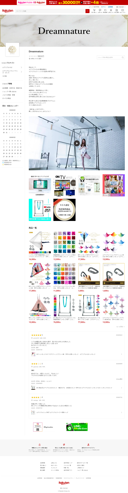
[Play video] (77, 143)
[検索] (88, 11)
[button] (121, 7)
